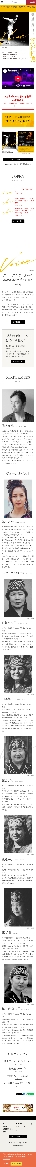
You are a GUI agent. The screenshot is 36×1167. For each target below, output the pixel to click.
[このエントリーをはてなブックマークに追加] (24, 1094)
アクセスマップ (19, 159)
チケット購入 (30, 2)
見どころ (6, 1123)
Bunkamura (19, 1145)
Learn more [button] (6, 1159)
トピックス (21, 1126)
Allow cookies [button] (16, 1163)
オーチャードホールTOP (19, 1143)
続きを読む (17, 322)
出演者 (20, 1123)
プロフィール (18, 1064)
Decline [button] (6, 1163)
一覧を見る (19, 221)
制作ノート (6, 1126)
